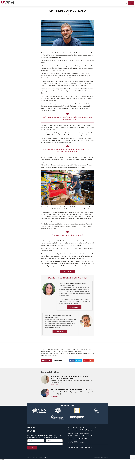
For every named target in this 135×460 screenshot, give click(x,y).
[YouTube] (34, 431)
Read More (54, 385)
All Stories (58, 360)
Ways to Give (77, 3)
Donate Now (46, 360)
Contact (70, 447)
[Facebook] (28, 431)
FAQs (81, 447)
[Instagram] (31, 431)
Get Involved (68, 3)
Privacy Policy (88, 447)
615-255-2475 (83, 439)
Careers (76, 447)
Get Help (84, 3)
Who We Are (51, 3)
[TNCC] (77, 417)
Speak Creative (104, 457)
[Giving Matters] (38, 410)
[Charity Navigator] (96, 410)
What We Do (59, 3)
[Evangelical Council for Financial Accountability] (57, 410)
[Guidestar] (77, 410)
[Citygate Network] (57, 417)
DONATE (131, 3)
